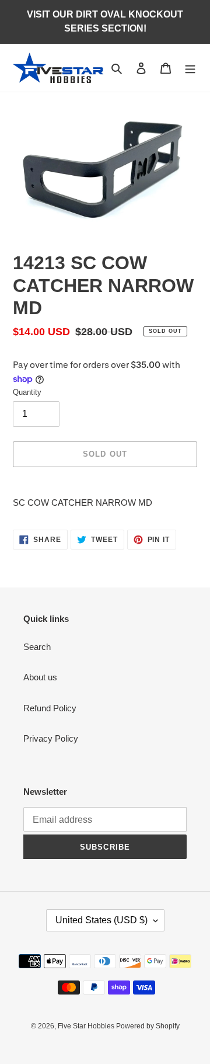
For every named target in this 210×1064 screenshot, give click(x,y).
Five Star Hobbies (87, 1026)
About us (40, 677)
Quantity (27, 392)
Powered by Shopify (148, 1026)
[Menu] (190, 68)
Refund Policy (49, 708)
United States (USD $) (101, 920)
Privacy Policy (50, 738)
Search (37, 647)
